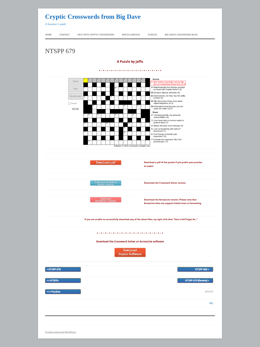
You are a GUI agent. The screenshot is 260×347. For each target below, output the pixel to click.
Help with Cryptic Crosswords (95, 34)
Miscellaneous (131, 34)
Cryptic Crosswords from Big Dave (93, 16)
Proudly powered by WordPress (60, 332)
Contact (64, 34)
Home (48, 34)
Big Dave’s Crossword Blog (181, 34)
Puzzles (152, 34)
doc (211, 302)
